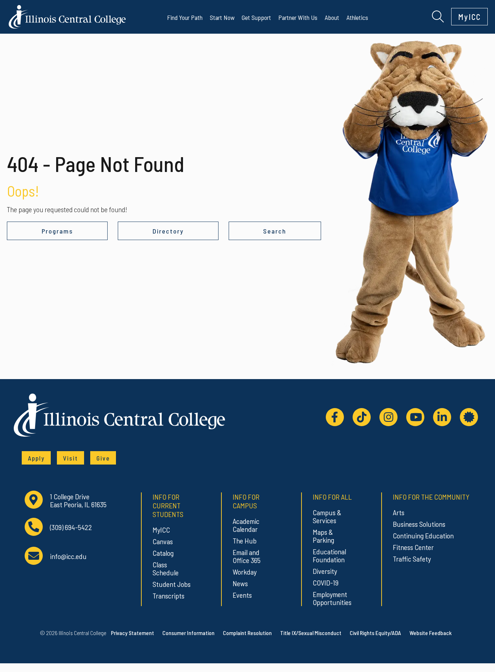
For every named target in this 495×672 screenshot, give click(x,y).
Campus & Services (327, 516)
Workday (245, 572)
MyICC (469, 16)
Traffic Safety (412, 559)
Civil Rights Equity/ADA (375, 632)
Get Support (256, 17)
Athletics (357, 17)
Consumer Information (188, 632)
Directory (168, 231)
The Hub (245, 541)
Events (242, 595)
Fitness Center (413, 547)
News (240, 583)
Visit (70, 458)
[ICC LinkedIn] (442, 417)
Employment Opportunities (332, 598)
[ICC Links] (469, 417)
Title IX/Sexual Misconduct (310, 632)
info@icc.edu (68, 556)
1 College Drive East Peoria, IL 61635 (78, 500)
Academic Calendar (246, 525)
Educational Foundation (329, 555)
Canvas (163, 541)
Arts (398, 512)
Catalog (163, 553)
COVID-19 (325, 583)
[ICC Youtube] (415, 417)
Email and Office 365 (247, 556)
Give (103, 458)
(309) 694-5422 (71, 527)
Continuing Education (423, 535)
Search (274, 231)
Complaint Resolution (247, 632)
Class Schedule (166, 568)
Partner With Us (297, 17)
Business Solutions (419, 524)
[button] (438, 16)
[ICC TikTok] (361, 417)
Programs (57, 231)
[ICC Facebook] (335, 417)
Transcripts (168, 596)
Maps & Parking (323, 536)
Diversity (325, 571)
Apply (36, 458)
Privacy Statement (132, 632)
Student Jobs (172, 584)
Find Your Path (185, 17)
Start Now (222, 17)
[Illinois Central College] (67, 16)
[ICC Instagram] (388, 417)
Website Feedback (430, 632)
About (332, 17)
